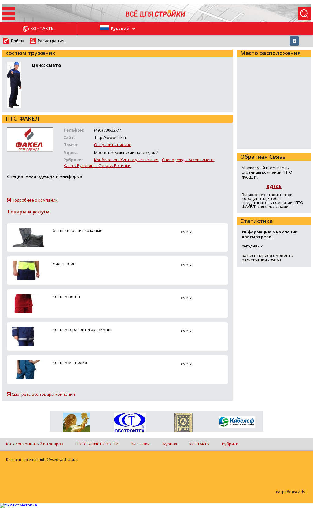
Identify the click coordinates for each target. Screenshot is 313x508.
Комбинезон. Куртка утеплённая (126, 159)
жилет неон (64, 263)
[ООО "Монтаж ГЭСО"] (183, 424)
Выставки (140, 444)
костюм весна (66, 296)
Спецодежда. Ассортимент (188, 159)
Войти (17, 40)
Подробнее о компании (35, 200)
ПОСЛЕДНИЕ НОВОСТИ (97, 444)
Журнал (169, 444)
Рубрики (230, 444)
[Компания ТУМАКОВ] (76, 424)
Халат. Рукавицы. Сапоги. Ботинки (97, 165)
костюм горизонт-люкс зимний (83, 329)
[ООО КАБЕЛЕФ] (237, 422)
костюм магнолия (70, 362)
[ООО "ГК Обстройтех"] (130, 423)
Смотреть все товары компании (43, 394)
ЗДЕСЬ (274, 186)
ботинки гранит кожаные (77, 230)
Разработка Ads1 (291, 492)
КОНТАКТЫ (199, 444)
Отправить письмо (112, 144)
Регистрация (51, 40)
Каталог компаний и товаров (34, 444)
